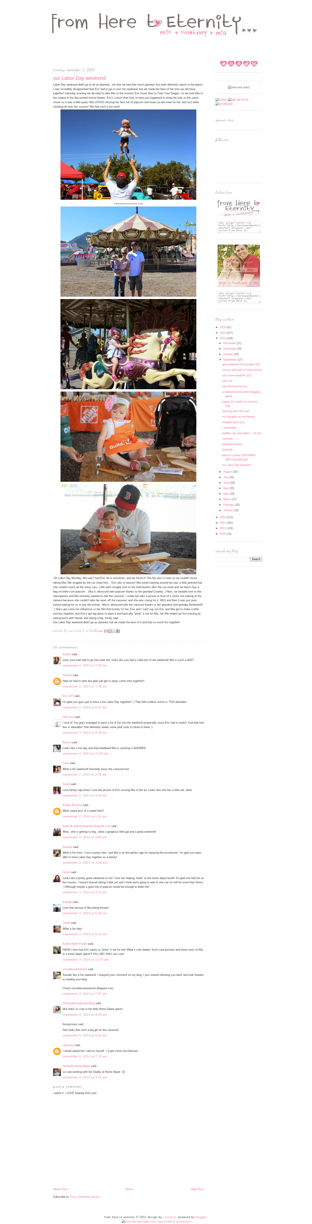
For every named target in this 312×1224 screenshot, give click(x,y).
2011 (223, 528)
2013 (223, 517)
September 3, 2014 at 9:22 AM (85, 934)
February (229, 504)
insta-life (227, 449)
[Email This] (106, 631)
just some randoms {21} (236, 375)
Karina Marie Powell (75, 943)
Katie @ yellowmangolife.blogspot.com (86, 826)
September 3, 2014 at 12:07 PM (86, 959)
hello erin (68, 717)
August (228, 471)
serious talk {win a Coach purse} (242, 369)
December (230, 343)
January (228, 510)
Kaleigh (67, 902)
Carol (66, 763)
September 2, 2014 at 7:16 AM (85, 686)
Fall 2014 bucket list (234, 386)
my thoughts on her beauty (238, 416)
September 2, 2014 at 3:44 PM (85, 795)
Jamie (66, 922)
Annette (67, 847)
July (226, 477)
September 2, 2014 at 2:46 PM (85, 774)
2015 (223, 332)
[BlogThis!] (110, 631)
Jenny (66, 872)
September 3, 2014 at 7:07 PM (85, 993)
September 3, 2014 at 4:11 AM (85, 892)
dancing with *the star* (236, 411)
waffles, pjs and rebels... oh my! (242, 433)
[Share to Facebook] (118, 631)
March (227, 499)
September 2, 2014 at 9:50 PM (85, 837)
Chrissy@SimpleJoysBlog (79, 1003)
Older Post (197, 1189)
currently (227, 438)
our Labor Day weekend (236, 465)
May (226, 488)
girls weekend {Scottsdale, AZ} (241, 364)
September (230, 359)
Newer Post (60, 1189)
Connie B (169, 1217)
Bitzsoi (67, 742)
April (226, 493)
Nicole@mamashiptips (76, 1066)
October (228, 354)
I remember (229, 427)
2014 (223, 338)
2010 (223, 533)
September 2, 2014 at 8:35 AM (85, 732)
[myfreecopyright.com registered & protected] (156, 1221)
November (230, 348)
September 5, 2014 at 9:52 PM (85, 1035)
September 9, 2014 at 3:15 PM (85, 1077)
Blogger (201, 1217)
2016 (223, 327)
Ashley (67, 654)
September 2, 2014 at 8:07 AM (85, 707)
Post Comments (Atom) (84, 1196)
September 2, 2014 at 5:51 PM (85, 816)
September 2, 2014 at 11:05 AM (86, 753)
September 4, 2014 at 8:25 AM (85, 1014)
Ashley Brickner (72, 805)
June (226, 482)
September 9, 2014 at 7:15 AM (85, 1056)
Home (129, 1189)
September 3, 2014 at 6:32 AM (85, 913)
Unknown (68, 1045)
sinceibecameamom (75, 969)
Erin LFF (68, 696)
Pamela (67, 675)
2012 (223, 522)
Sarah (66, 784)
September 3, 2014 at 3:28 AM (85, 862)
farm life (227, 380)
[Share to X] (114, 631)
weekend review (232, 444)
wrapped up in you (233, 422)
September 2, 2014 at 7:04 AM (85, 665)
